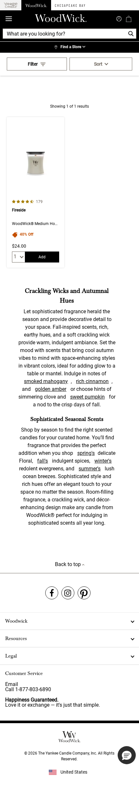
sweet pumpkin (87, 397)
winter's (103, 461)
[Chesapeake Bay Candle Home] (70, 5)
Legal (11, 656)
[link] (69, 47)
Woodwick (16, 621)
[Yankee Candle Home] (11, 5)
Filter (33, 64)
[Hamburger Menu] (8, 19)
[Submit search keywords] (118, 18)
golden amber (50, 389)
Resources (16, 638)
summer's (90, 469)
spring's (86, 453)
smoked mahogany (46, 381)
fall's (42, 461)
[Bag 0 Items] (128, 19)
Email (11, 684)
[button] (127, 755)
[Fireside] (35, 192)
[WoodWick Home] (36, 5)
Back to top (68, 564)
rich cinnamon (92, 381)
